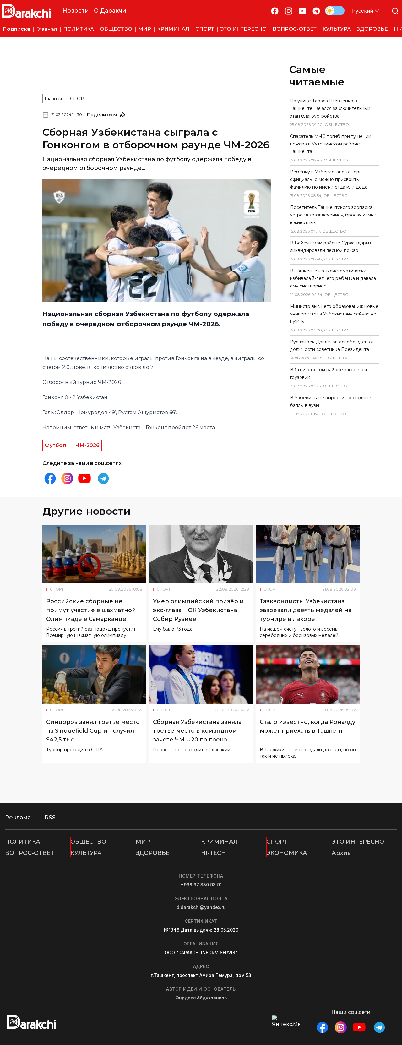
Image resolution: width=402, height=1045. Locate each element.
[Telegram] (316, 11)
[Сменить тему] (335, 10)
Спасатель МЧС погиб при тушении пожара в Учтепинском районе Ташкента (330, 144)
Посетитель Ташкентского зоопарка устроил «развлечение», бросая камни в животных (333, 215)
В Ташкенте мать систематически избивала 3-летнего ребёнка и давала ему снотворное (333, 278)
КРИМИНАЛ (219, 841)
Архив (341, 853)
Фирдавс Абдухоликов (201, 997)
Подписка (16, 29)
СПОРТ (78, 98)
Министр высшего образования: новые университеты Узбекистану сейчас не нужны (334, 314)
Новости (75, 10)
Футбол (55, 445)
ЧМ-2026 (87, 445)
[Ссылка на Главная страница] (26, 11)
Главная (53, 98)
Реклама (18, 817)
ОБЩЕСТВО (88, 841)
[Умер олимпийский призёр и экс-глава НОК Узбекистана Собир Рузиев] (201, 554)
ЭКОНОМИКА (286, 853)
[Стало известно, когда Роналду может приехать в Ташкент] (308, 674)
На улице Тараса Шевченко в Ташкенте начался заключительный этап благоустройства (330, 108)
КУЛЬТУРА (86, 853)
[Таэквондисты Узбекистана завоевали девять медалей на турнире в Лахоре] (308, 554)
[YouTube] (302, 11)
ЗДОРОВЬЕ (153, 853)
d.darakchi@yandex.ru (201, 907)
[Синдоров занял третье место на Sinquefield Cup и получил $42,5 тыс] (94, 674)
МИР (143, 841)
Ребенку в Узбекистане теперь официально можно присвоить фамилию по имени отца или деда (328, 179)
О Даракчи (110, 10)
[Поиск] (395, 11)
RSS (50, 817)
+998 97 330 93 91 (201, 884)
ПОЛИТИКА (22, 841)
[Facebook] (275, 11)
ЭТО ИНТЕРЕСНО (358, 841)
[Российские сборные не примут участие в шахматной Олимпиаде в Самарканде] (94, 554)
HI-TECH (213, 853)
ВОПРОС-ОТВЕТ (29, 853)
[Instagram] (288, 11)
